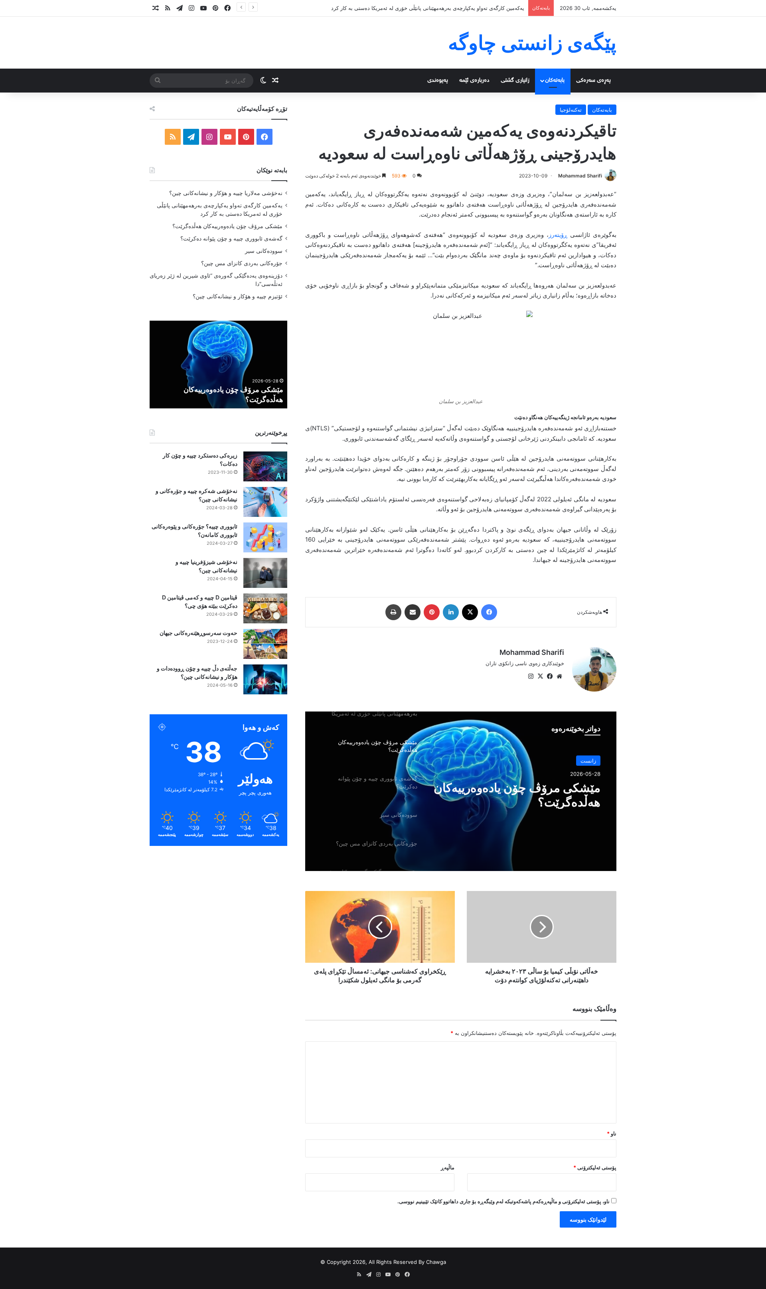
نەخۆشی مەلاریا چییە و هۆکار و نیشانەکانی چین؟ (225, 193)
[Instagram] (530, 676)
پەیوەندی (437, 81)
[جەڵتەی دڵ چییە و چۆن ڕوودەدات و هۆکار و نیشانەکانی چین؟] (265, 679)
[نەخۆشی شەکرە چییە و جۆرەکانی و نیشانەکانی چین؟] (265, 502)
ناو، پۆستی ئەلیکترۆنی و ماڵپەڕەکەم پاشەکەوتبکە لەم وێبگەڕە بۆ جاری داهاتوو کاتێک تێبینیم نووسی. (503, 1201)
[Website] (559, 676)
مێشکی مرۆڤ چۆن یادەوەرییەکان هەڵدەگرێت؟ (517, 794)
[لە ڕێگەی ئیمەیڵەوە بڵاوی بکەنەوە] (413, 612)
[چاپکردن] (393, 612)
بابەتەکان (555, 81)
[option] (460, 791)
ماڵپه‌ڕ (447, 1167)
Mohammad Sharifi (580, 176)
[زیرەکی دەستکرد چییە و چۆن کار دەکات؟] (265, 466)
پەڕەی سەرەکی (593, 81)
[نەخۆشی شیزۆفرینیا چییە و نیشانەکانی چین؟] (265, 573)
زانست (588, 760)
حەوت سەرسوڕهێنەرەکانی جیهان (198, 632)
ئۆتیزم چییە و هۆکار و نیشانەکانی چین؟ (237, 296)
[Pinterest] (432, 612)
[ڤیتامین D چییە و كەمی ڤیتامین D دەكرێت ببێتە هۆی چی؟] (265, 608)
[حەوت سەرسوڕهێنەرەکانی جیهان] (265, 644)
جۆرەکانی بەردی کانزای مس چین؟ (241, 263)
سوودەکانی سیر (263, 251)
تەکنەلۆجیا (571, 109)
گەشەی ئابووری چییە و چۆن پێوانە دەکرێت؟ (231, 238)
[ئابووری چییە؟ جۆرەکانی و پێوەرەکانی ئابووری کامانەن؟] (265, 537)
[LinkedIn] (451, 612)
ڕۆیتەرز (558, 234)
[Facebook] (489, 612)
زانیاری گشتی (515, 81)
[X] (470, 612)
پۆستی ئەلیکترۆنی (594, 1167)
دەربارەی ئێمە (474, 81)
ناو (611, 1133)
